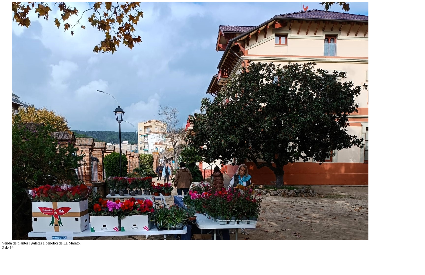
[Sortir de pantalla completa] (9, 252)
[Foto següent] (9, 239)
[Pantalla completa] (4, 252)
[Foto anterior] (4, 239)
